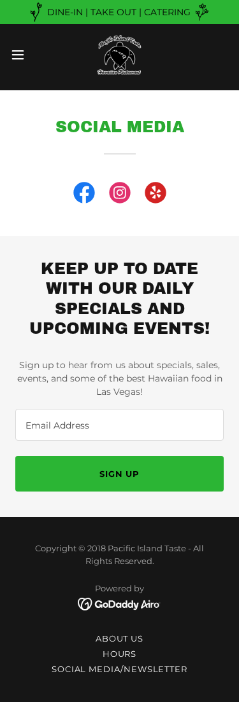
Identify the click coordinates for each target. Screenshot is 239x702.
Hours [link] (120, 654)
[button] (22, 54)
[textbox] (119, 425)
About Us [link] (119, 638)
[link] (119, 54)
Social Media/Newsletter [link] (119, 669)
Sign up (119, 474)
